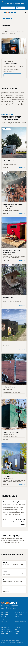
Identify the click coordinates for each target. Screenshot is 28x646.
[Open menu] (25, 12)
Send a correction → (7, 545)
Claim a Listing (18, 619)
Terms (7, 642)
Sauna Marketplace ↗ (6, 631)
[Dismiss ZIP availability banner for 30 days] (26, 2)
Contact (17, 631)
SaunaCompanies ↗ (6, 629)
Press (16, 633)
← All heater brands (6, 18)
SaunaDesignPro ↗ (5, 627)
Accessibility (13, 642)
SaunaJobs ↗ (4, 633)
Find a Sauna (4, 614)
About (16, 629)
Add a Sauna (18, 616)
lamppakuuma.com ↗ (11, 29)
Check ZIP (21, 8)
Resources (17, 627)
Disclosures (20, 642)
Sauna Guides (4, 621)
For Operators (18, 614)
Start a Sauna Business (20, 621)
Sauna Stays (4, 616)
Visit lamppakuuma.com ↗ (12, 75)
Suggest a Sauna (5, 619)
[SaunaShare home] (8, 12)
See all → (3, 558)
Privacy (3, 642)
